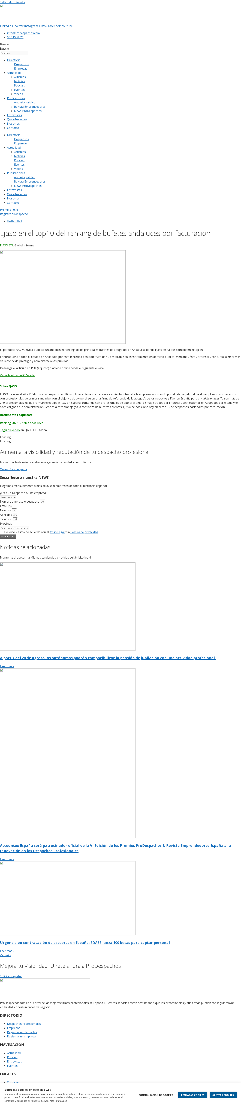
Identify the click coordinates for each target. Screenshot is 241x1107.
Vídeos (18, 94)
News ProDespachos (28, 111)
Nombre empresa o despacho (20, 501)
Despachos (21, 64)
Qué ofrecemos (17, 119)
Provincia (6, 524)
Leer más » (7, 666)
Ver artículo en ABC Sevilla (17, 375)
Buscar (4, 44)
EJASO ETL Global (36, 430)
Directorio (13, 60)
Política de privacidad (84, 532)
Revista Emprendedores (30, 107)
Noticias (19, 81)
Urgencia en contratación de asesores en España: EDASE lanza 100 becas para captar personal (85, 942)
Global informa (17, 245)
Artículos (20, 77)
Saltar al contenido (12, 2)
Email (4, 506)
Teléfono (6, 519)
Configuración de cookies (156, 1095)
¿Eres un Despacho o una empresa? (23, 493)
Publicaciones (16, 98)
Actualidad (14, 73)
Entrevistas (14, 115)
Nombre (6, 510)
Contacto (13, 128)
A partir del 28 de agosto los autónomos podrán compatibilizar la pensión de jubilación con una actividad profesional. (108, 657)
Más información (58, 1101)
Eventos (19, 90)
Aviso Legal (57, 532)
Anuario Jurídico (24, 102)
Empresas (20, 68)
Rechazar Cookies (192, 1095)
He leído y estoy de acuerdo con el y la (51, 532)
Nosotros (13, 124)
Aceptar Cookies (223, 1095)
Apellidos (6, 515)
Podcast (19, 85)
